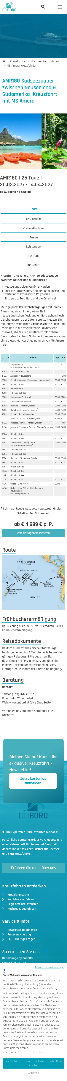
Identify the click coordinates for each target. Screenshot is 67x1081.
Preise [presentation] (33, 237)
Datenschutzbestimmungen (49, 967)
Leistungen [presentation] (33, 246)
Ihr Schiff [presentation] (33, 265)
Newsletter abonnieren (22, 930)
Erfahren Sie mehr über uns (33, 868)
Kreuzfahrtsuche (18, 895)
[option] (42, 143)
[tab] (33, 209)
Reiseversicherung (19, 934)
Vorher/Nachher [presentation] (33, 228)
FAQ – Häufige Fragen (21, 939)
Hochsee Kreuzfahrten (21, 909)
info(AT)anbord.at (22, 698)
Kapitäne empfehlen (20, 899)
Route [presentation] (34, 209)
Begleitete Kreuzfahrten (22, 904)
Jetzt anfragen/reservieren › (34, 533)
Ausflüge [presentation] (33, 256)
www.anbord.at (19, 703)
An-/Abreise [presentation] (33, 219)
